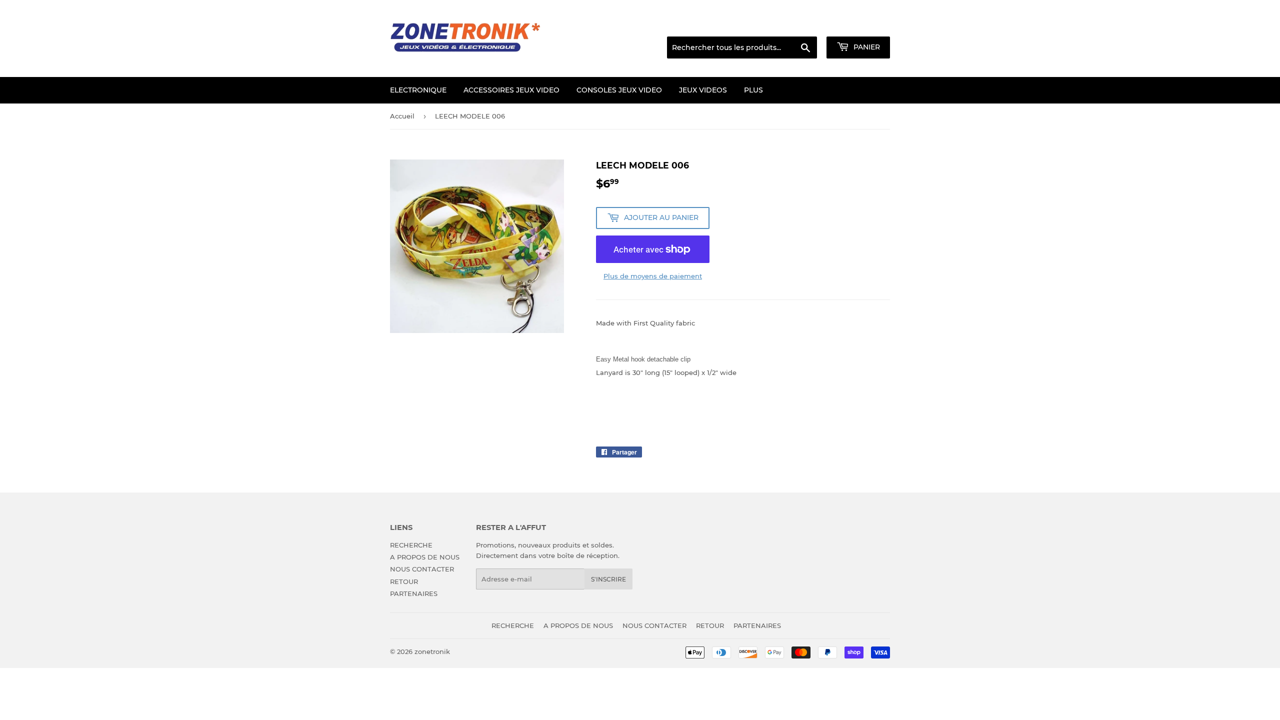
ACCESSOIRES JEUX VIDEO (512, 90)
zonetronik (432, 652)
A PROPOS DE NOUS (425, 557)
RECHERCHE (411, 545)
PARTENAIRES (414, 594)
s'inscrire (608, 579)
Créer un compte (865, 24)
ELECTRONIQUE (418, 90)
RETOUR (404, 582)
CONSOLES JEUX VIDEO (619, 90)
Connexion (809, 24)
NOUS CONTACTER (422, 569)
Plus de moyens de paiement (653, 276)
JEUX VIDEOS (703, 90)
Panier (866, 47)
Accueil (402, 116)
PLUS (753, 90)
